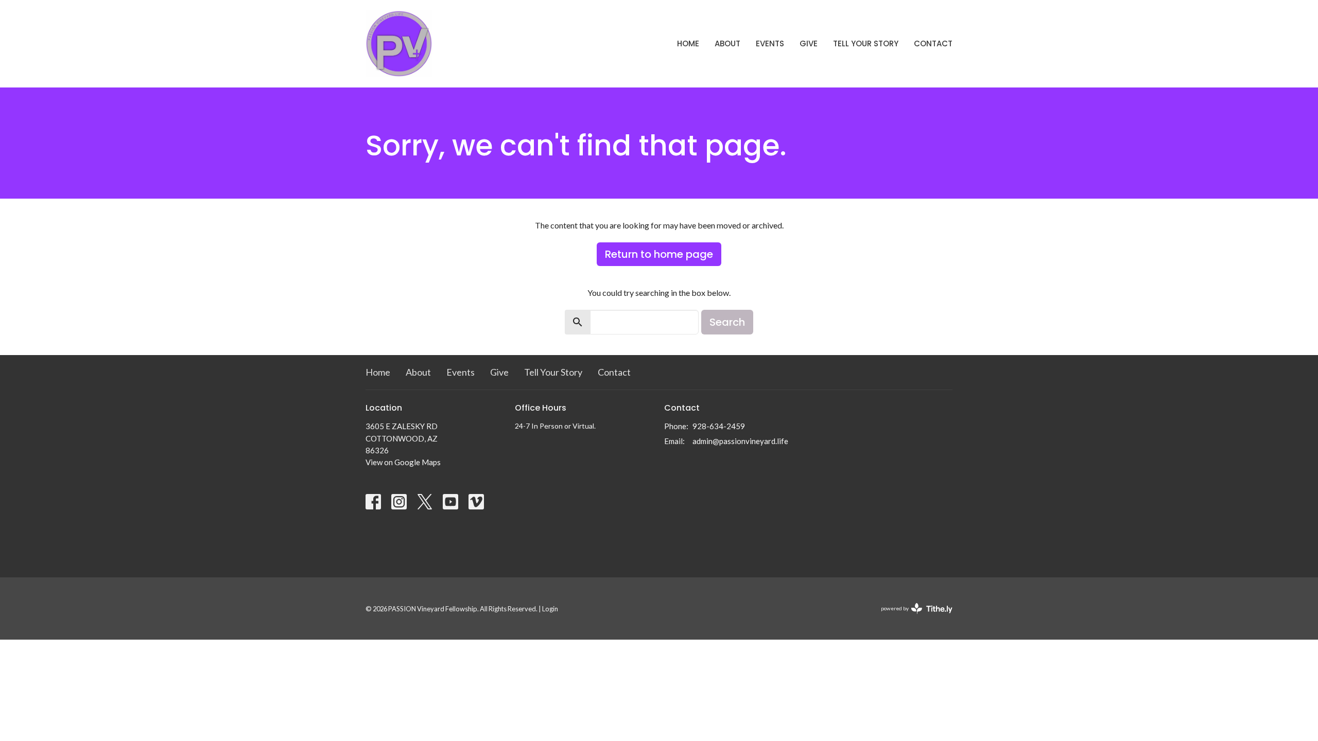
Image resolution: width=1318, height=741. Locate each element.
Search (727, 322)
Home (688, 43)
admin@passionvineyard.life (740, 441)
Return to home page (659, 254)
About (727, 43)
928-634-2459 (718, 426)
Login (550, 609)
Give (809, 43)
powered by (911, 617)
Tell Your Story (865, 43)
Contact (933, 43)
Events (770, 43)
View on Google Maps (403, 462)
